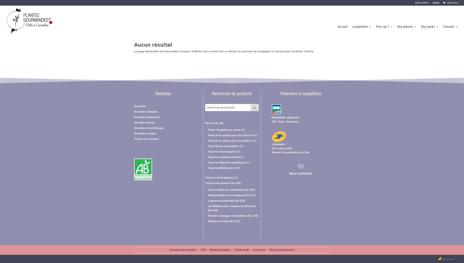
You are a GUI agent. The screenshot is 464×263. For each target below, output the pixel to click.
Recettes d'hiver (144, 122)
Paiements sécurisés (285, 117)
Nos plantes (405, 27)
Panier (436, 3)
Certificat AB (241, 250)
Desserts (140, 106)
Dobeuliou (448, 259)
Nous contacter (300, 173)
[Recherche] (255, 107)
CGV (203, 250)
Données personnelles (183, 250)
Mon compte (422, 3)
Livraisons (278, 144)
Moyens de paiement (281, 250)
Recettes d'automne (147, 117)
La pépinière (360, 27)
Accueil (342, 27)
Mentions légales (220, 250)
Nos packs (428, 27)
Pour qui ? (382, 27)
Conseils (449, 27)
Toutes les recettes (146, 139)
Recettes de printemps (148, 128)
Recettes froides (145, 133)
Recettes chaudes (146, 111)
